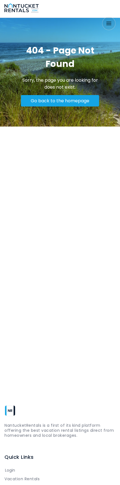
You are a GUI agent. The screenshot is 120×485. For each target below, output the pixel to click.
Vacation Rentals (22, 479)
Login (10, 470)
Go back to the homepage (60, 101)
